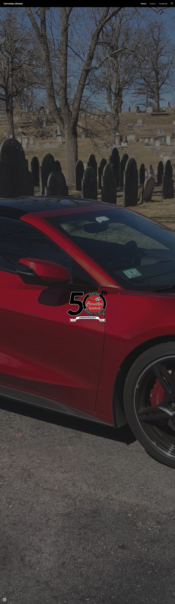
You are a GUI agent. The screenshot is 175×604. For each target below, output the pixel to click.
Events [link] (153, 3)
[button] (172, 4)
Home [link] (143, 3)
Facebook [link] (163, 3)
